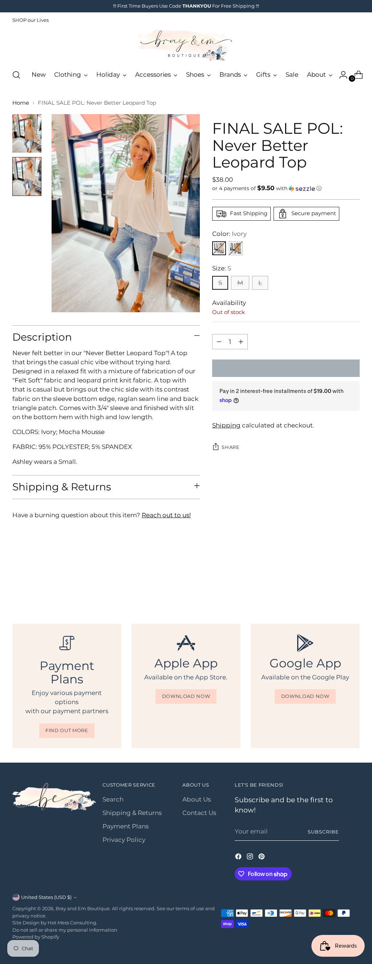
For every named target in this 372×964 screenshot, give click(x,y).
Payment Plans (125, 826)
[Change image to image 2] (26, 176)
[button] (286, 188)
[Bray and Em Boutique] (186, 45)
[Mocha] (236, 248)
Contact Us (199, 812)
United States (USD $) (46, 897)
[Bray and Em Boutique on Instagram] (250, 858)
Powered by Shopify (35, 937)
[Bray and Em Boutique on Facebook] (239, 858)
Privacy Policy (123, 839)
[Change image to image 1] (26, 133)
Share (230, 447)
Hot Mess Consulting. (72, 922)
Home (20, 103)
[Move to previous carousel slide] (337, 584)
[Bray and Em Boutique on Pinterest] (262, 858)
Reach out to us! (166, 515)
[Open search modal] (16, 75)
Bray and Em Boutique (83, 908)
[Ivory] (219, 248)
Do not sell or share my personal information (64, 930)
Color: (229, 233)
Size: (221, 268)
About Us (196, 799)
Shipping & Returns (132, 812)
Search (113, 799)
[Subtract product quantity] (219, 341)
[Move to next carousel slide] (353, 584)
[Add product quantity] (240, 341)
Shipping (226, 425)
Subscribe (323, 832)
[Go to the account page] (340, 75)
